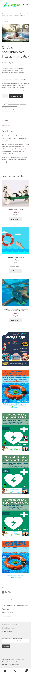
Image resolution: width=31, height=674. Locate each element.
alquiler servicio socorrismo (14, 108)
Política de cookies (9, 628)
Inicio (5, 13)
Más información (6, 616)
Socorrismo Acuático (13, 104)
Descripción (5, 120)
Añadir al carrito (16, 96)
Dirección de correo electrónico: (12, 638)
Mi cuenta (5, 671)
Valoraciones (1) (6, 125)
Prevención (20, 146)
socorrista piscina (11, 111)
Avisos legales (8, 631)
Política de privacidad (10, 625)
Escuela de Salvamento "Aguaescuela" (18, 13)
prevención (5, 110)
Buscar (15, 671)
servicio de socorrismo (15, 110)
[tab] (15, 120)
